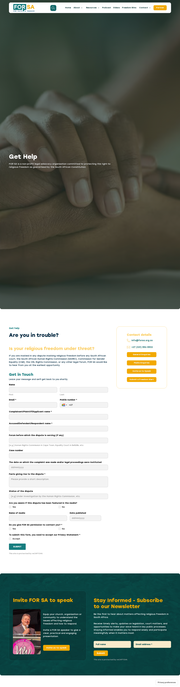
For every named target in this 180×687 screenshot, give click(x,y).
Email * (12, 400)
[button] (78, 7)
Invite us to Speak (142, 371)
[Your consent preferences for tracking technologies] (167, 682)
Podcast (106, 7)
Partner (160, 7)
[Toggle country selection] (65, 405)
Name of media (17, 513)
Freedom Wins (129, 7)
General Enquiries (141, 354)
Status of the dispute (21, 491)
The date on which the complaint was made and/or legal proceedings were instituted (55, 462)
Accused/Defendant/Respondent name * (30, 423)
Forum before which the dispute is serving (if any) (36, 435)
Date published (78, 513)
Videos (116, 7)
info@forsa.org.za (142, 340)
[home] (23, 8)
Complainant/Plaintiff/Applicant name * (30, 411)
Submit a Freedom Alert (142, 379)
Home (68, 7)
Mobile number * (68, 400)
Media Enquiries (142, 363)
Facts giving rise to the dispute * (27, 474)
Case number (16, 450)
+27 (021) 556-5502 (142, 347)
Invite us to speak (56, 648)
